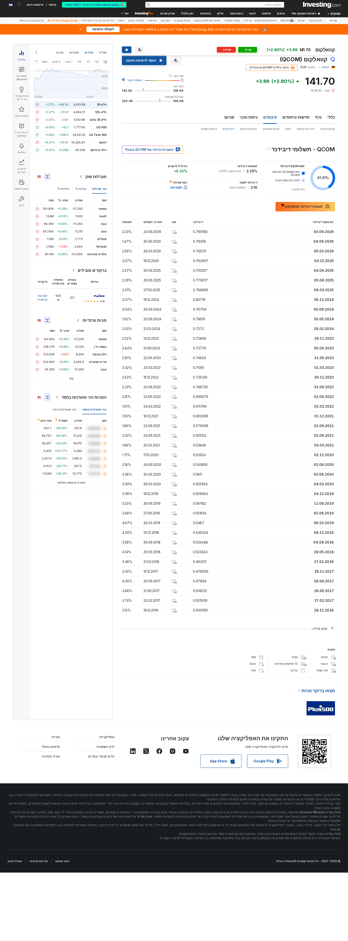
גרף (318, 117)
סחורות (74, 52)
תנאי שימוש (62, 861)
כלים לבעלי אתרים (101, 756)
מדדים (89, 52)
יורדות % (63, 189)
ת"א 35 (102, 104)
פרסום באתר (51, 747)
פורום (229, 117)
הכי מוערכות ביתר (64, 409)
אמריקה (165, 20)
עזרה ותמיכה (51, 756)
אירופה (152, 20)
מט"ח (103, 52)
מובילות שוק (96, 176)
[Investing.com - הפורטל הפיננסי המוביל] (321, 4)
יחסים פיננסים (248, 129)
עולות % (80, 189)
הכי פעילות (99, 189)
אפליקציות (106, 737)
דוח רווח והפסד (305, 129)
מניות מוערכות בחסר (31, 20)
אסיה (121, 20)
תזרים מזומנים (271, 129)
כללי (331, 117)
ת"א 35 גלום (98, 119)
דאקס (103, 142)
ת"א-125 (101, 112)
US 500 (101, 127)
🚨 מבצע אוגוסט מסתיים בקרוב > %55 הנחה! (94, 4)
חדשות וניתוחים (295, 117)
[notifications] (19, 4)
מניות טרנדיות (95, 320)
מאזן (288, 129)
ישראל (301, 20)
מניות (333, 20)
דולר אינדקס (98, 150)
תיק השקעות (105, 747)
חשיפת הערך (135, 80)
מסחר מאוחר (232, 20)
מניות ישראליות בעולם (207, 20)
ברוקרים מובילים (92, 270)
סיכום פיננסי (327, 129)
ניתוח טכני (249, 117)
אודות (56, 737)
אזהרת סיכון (15, 861)
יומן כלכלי (187, 13)
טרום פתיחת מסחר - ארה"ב (260, 20)
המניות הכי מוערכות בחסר (84, 397)
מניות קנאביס (182, 20)
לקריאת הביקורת (43, 297)
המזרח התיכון (136, 20)
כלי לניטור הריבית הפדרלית (98, 20)
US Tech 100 (98, 135)
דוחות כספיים (209, 129)
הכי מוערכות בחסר (94, 409)
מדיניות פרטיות (39, 861)
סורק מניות (167, 13)
